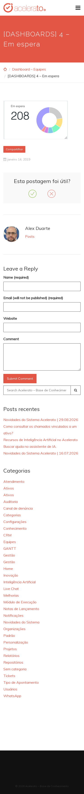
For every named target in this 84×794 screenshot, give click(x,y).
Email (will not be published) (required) (33, 298)
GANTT (9, 548)
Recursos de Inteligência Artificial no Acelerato (40, 440)
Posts (29, 236)
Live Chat (11, 588)
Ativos (8, 488)
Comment (11, 339)
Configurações (14, 521)
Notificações (13, 615)
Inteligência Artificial (19, 582)
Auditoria (10, 501)
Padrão (9, 635)
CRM (7, 535)
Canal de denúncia (18, 508)
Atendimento (13, 481)
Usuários (10, 689)
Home (8, 568)
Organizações (14, 629)
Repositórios (13, 662)
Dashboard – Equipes (29, 69)
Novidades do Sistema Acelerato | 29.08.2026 (40, 419)
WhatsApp (12, 696)
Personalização (15, 642)
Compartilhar (14, 149)
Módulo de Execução (20, 602)
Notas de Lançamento (21, 608)
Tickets (9, 675)
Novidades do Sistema (21, 622)
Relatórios (11, 655)
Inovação (10, 575)
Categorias (12, 515)
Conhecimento (15, 528)
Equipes (9, 542)
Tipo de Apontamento (21, 682)
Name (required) (16, 277)
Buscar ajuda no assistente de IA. (29, 446)
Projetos (10, 649)
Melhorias (11, 595)
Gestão (9, 555)
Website (10, 318)
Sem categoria (14, 669)
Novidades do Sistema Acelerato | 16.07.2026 (40, 453)
